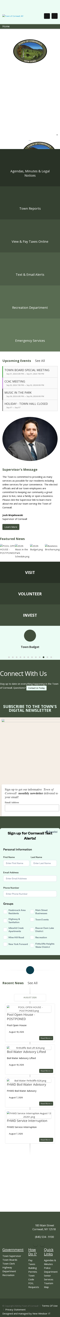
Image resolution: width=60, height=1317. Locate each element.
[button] (9, 657)
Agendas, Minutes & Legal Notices (30, 173)
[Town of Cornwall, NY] (12, 16)
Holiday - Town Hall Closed (26, 404)
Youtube (42, 1244)
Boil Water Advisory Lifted (26, 1052)
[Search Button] (47, 16)
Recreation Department (30, 307)
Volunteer (30, 593)
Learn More (10, 526)
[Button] (55, 16)
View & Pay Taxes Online (30, 241)
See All (40, 361)
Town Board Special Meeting (26, 370)
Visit (30, 572)
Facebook (35, 1244)
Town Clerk (8, 1263)
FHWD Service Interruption (27, 1121)
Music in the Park (18, 392)
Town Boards (9, 1259)
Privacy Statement (15, 1309)
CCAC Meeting (14, 381)
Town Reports (30, 208)
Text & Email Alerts (30, 274)
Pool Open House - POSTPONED (21, 1016)
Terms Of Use (50, 1305)
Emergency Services (30, 340)
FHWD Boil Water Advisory (26, 1084)
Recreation (8, 1275)
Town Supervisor (11, 1255)
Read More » (46, 1038)
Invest (30, 615)
